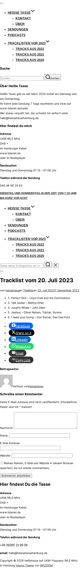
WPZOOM (46, 565)
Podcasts (16, 35)
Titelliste (28, 290)
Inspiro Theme (25, 565)
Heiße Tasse (19, 12)
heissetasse (12, 290)
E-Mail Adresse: (10, 443)
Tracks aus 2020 (30, 60)
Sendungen (18, 29)
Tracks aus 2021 (30, 54)
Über (20, 24)
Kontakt (23, 18)
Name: (4, 435)
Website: (5, 455)
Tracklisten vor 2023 (27, 43)
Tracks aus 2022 (30, 49)
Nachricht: (6, 428)
